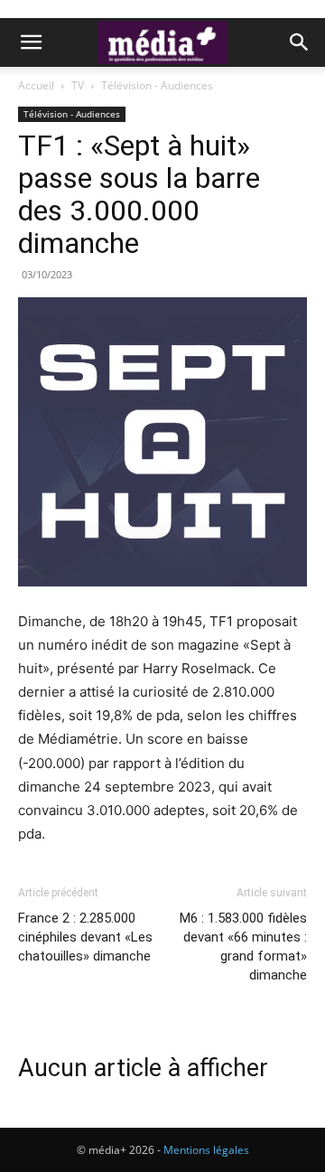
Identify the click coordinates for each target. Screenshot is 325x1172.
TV (77, 85)
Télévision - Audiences (157, 85)
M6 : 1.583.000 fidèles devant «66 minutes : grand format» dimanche (243, 946)
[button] (31, 42)
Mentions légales (206, 1150)
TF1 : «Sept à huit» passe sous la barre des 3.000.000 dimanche (139, 194)
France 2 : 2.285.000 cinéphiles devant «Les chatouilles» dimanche (85, 937)
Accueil (36, 85)
